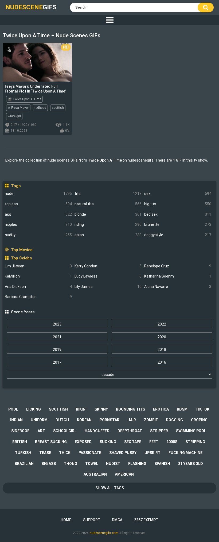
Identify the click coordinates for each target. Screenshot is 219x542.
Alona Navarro (177, 286)
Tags (15, 185)
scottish (58, 108)
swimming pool (191, 431)
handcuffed (97, 431)
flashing (137, 463)
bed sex (177, 214)
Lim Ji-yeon (38, 266)
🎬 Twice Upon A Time (24, 99)
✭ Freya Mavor (18, 108)
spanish (162, 463)
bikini (81, 409)
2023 (57, 324)
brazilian (24, 463)
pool (13, 409)
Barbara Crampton (38, 297)
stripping (195, 442)
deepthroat (130, 431)
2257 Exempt (146, 520)
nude (38, 193)
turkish (23, 453)
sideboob (20, 431)
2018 (162, 349)
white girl (14, 116)
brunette (177, 224)
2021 (57, 337)
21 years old (190, 463)
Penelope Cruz (177, 266)
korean (84, 420)
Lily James (108, 286)
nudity (38, 235)
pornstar (109, 420)
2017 (57, 362)
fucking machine (185, 453)
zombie (151, 420)
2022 (162, 324)
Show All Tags (109, 488)
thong (70, 463)
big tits (177, 204)
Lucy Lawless (108, 276)
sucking (108, 442)
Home (66, 520)
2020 (162, 337)
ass (38, 214)
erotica (161, 409)
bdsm (182, 409)
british (19, 442)
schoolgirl (65, 431)
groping (199, 420)
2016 (162, 362)
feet (153, 442)
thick (65, 453)
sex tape (132, 442)
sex (177, 193)
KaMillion (38, 276)
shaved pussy (122, 453)
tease (45, 453)
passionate (90, 453)
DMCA (117, 520)
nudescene (31, 7)
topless (38, 204)
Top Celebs (21, 258)
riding (108, 224)
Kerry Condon (108, 266)
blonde (108, 214)
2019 (57, 349)
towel (91, 463)
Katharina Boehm (177, 276)
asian (108, 235)
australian (95, 474)
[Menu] (109, 20)
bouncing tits (130, 409)
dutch (62, 420)
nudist (113, 463)
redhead (40, 108)
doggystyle (177, 235)
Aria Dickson (38, 286)
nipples (38, 224)
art (41, 431)
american (124, 474)
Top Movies (21, 249)
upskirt (152, 453)
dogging (174, 420)
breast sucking (51, 442)
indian (16, 420)
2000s (171, 442)
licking (33, 409)
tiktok (202, 409)
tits (108, 193)
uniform (39, 420)
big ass (49, 463)
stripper (159, 431)
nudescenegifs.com (104, 533)
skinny (101, 409)
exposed (83, 442)
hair (131, 420)
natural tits (108, 204)
